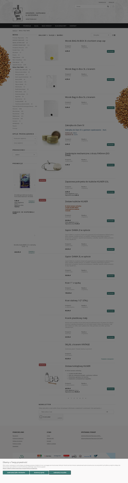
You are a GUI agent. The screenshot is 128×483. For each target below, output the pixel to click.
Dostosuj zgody (39, 472)
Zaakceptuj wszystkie (59, 472)
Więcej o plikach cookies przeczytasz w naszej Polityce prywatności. (20, 468)
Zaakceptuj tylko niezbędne (16, 472)
